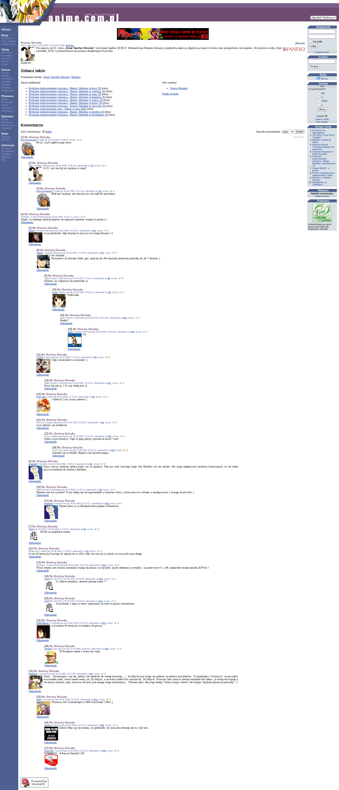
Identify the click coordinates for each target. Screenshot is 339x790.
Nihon (4, 99)
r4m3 (31, 529)
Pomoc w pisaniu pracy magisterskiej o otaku (323, 174)
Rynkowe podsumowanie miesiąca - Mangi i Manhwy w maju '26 (65, 94)
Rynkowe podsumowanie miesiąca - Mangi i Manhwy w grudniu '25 (66, 111)
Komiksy (6, 87)
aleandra (33, 674)
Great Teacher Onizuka (56, 77)
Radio (4, 133)
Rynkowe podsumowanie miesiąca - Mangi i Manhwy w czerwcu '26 (67, 91)
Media (4, 105)
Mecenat (6, 157)
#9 (109, 292)
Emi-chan (41, 397)
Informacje (7, 145)
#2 (100, 191)
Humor (5, 61)
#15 (96, 699)
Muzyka (5, 139)
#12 (104, 565)
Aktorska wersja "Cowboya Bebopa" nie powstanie (323, 146)
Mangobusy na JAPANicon (319, 183)
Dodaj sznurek (170, 93)
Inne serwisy (8, 41)
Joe (29, 45)
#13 (101, 579)
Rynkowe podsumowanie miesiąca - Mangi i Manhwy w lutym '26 (65, 103)
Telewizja (6, 128)
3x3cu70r (48, 751)
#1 (92, 165)
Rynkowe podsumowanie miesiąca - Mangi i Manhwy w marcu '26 (66, 100)
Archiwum (7, 38)
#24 (132, 332)
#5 (102, 253)
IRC (3, 160)
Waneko (70, 45)
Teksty (5, 49)
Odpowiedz (27, 157)
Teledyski (6, 107)
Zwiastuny (7, 110)
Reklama (6, 154)
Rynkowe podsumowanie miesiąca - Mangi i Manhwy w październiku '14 (323, 161)
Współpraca (8, 151)
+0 (78, 140)
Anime (5, 72)
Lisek (54, 292)
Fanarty (5, 84)
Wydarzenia (8, 90)
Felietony (6, 58)
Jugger (47, 725)
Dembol (48, 649)
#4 (94, 230)
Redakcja (6, 148)
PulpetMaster (42, 623)
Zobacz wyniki (322, 119)
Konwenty (7, 55)
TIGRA (39, 357)
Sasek (39, 253)
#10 (107, 503)
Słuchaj (323, 78)
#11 (109, 383)
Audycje (6, 136)
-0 (80, 140)
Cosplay (6, 81)
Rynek (5, 119)
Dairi (38, 699)
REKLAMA (299, 137)
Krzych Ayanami (28, 140)
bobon (32, 230)
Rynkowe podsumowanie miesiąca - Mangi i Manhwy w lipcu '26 (65, 88)
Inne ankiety (322, 122)
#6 (101, 489)
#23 (125, 318)
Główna (6, 29)
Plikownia (7, 96)
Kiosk (4, 64)
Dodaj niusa (8, 44)
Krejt (70, 332)
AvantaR (33, 464)
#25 (102, 725)
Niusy (4, 35)
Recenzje (6, 52)
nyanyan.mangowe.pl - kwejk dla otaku (323, 152)
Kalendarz (7, 116)
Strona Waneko (179, 88)
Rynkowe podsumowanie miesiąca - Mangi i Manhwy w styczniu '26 (67, 105)
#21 (109, 436)
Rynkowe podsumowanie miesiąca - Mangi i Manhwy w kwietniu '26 (67, 97)
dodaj (49, 131)
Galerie (5, 69)
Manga (5, 75)
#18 (106, 649)
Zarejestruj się (322, 52)
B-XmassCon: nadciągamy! (319, 131)
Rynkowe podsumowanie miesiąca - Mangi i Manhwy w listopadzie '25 (68, 114)
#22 (113, 450)
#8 (109, 278)
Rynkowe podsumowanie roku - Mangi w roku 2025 (57, 108)
